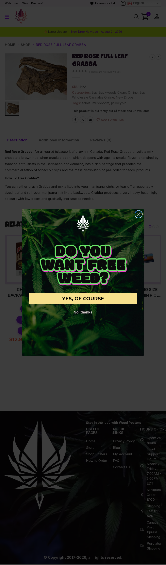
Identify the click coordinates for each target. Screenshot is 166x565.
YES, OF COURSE (83, 298)
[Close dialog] (138, 214)
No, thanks (83, 312)
